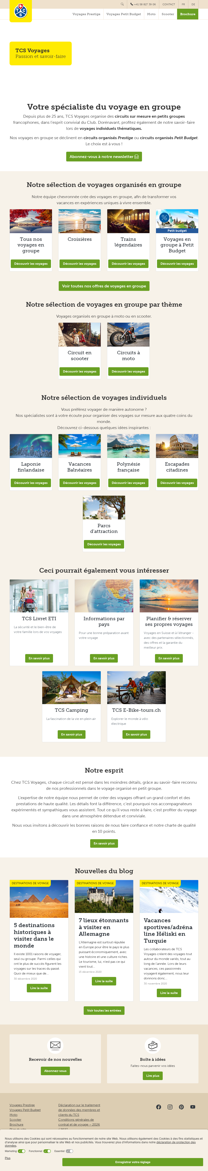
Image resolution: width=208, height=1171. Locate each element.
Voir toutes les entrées (104, 1010)
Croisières (80, 239)
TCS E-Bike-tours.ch (136, 710)
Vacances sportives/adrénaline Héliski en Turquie (168, 930)
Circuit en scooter (80, 355)
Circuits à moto (128, 355)
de (193, 4)
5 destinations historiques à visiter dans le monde (34, 935)
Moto (151, 14)
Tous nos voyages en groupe (30, 245)
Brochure (187, 14)
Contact (168, 4)
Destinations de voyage (30, 883)
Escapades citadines (177, 467)
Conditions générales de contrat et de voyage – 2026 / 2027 (79, 1124)
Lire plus (152, 1076)
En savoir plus (39, 658)
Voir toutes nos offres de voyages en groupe (104, 286)
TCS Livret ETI (39, 618)
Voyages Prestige (86, 14)
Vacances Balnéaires (79, 467)
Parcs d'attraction (104, 528)
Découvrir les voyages (31, 264)
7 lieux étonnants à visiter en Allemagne (104, 927)
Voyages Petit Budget (123, 14)
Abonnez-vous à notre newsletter (102, 156)
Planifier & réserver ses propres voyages (169, 621)
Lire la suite (39, 988)
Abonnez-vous (55, 1071)
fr (183, 4)
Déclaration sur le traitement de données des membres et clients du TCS (79, 1110)
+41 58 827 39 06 (145, 4)
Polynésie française (128, 467)
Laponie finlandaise (31, 467)
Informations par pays (104, 621)
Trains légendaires (128, 242)
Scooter (168, 14)
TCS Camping (71, 710)
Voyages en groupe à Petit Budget (177, 245)
